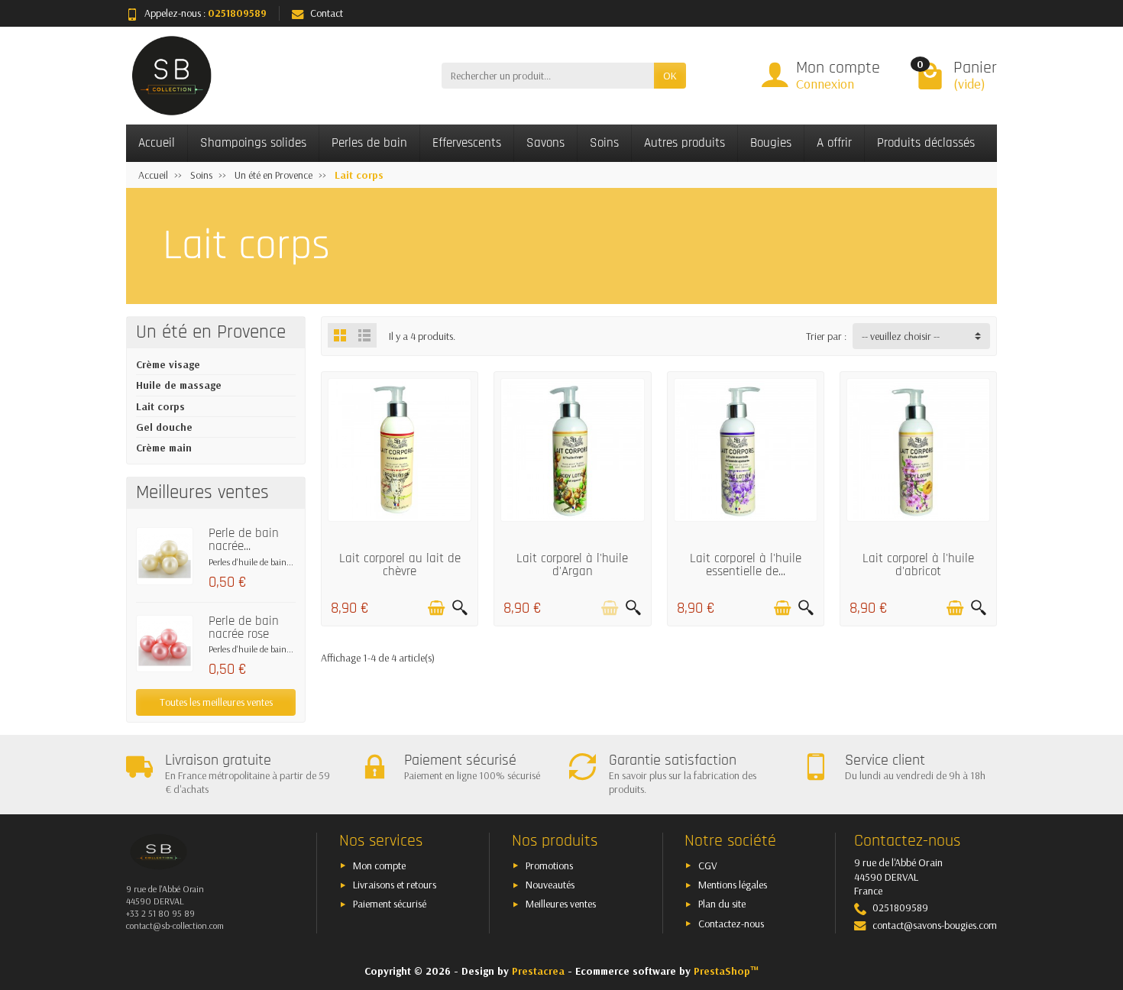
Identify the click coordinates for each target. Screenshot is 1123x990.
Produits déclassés (926, 142)
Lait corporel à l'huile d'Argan (572, 565)
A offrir (834, 142)
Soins (604, 142)
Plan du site (722, 904)
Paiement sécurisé (389, 904)
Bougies (770, 142)
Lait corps (160, 406)
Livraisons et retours (394, 884)
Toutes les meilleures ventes (216, 702)
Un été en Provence (211, 332)
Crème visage (168, 364)
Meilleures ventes (561, 904)
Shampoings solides (253, 142)
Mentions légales (732, 884)
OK (670, 75)
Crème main (164, 448)
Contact (326, 13)
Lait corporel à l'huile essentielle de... (745, 565)
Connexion (825, 83)
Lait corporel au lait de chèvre (400, 565)
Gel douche (164, 427)
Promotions (549, 865)
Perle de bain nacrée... (244, 540)
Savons (545, 142)
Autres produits (684, 142)
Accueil (156, 142)
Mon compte (379, 865)
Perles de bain (369, 142)
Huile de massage (179, 385)
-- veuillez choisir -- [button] (901, 336)
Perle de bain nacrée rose (244, 627)
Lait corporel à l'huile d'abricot (918, 565)
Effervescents (466, 142)
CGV (707, 865)
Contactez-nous (731, 923)
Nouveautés (550, 884)
